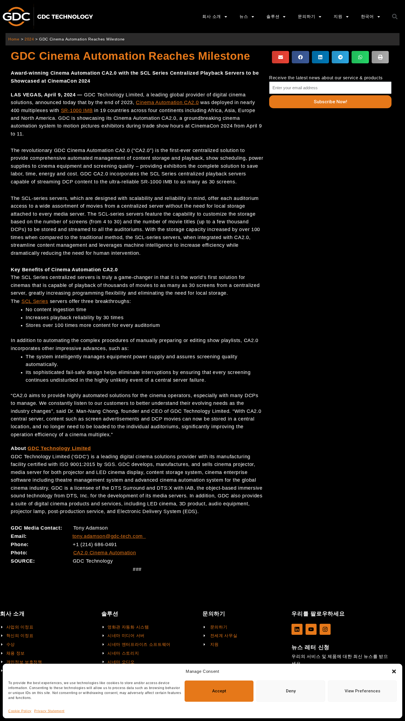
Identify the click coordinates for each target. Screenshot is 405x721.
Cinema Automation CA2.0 (167, 102)
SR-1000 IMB (77, 110)
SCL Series (34, 301)
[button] (394, 671)
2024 (29, 39)
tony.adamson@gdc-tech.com (107, 536)
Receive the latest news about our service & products (325, 77)
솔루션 (272, 16)
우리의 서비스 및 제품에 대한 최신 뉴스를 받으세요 (339, 660)
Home (14, 39)
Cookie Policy (19, 711)
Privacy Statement (49, 711)
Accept (219, 691)
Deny (291, 691)
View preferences (362, 691)
